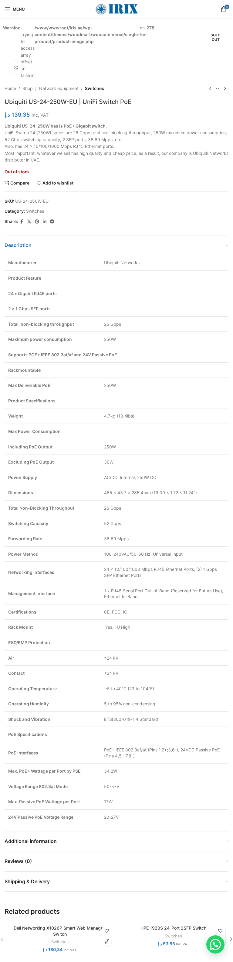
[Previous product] (210, 88)
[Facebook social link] (21, 222)
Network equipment (59, 88)
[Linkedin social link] (44, 222)
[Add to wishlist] (106, 930)
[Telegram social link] (52, 222)
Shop (27, 88)
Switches (94, 88)
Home (10, 88)
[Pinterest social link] (37, 222)
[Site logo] (116, 8)
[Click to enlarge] (16, 67)
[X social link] (29, 222)
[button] (215, 944)
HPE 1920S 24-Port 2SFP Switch (173, 927)
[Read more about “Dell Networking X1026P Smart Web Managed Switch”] (106, 941)
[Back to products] (217, 88)
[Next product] (224, 88)
